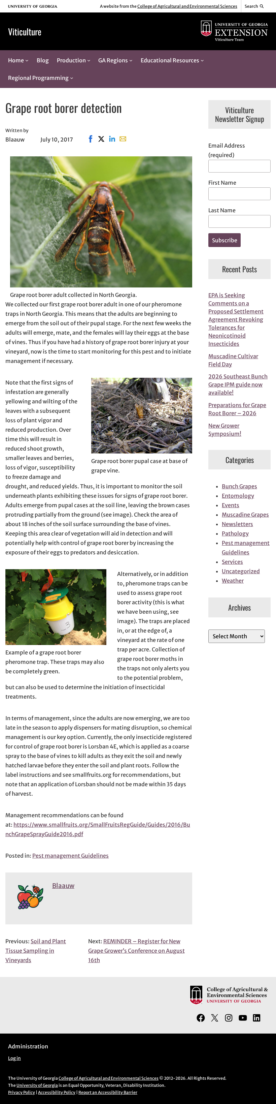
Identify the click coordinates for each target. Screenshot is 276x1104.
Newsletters (237, 524)
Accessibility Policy (56, 1092)
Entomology (238, 495)
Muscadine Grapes (245, 514)
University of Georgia (37, 1085)
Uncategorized (241, 571)
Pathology (235, 533)
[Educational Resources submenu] (202, 60)
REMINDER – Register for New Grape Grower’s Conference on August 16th (136, 950)
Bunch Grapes (239, 486)
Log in (14, 1058)
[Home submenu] (27, 60)
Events (230, 505)
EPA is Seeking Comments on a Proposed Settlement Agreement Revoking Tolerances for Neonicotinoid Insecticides (236, 319)
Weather (233, 580)
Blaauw (63, 886)
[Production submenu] (89, 60)
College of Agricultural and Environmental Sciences (187, 6)
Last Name (222, 210)
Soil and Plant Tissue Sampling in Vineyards (35, 950)
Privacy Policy (21, 1092)
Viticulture (24, 31)
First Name (222, 182)
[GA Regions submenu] (131, 60)
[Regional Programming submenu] (71, 78)
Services (232, 561)
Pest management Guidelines (70, 855)
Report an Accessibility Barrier (107, 1092)
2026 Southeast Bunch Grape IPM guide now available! (238, 384)
